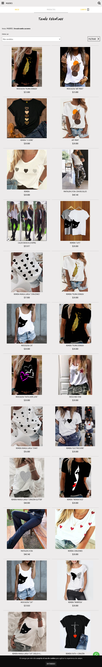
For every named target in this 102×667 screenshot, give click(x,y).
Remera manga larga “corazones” (27, 294)
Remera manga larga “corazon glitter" (26, 499)
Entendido (51, 663)
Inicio (4, 28)
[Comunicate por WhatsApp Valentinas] (96, 655)
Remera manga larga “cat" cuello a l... (26, 653)
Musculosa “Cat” (27, 602)
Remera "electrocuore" (75, 448)
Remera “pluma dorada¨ (75, 294)
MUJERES (10, 28)
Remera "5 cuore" (26, 140)
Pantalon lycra (27, 551)
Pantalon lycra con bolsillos (75, 191)
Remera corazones (75, 551)
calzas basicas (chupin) (27, 243)
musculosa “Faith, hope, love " (27, 397)
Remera (27, 191)
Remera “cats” (75, 243)
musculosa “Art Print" (75, 89)
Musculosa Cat (27, 345)
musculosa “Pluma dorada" (27, 89)
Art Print (75, 140)
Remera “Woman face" (75, 499)
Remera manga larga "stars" (27, 448)
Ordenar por (5, 34)
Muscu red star (75, 397)
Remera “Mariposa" (75, 602)
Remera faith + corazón (75, 653)
